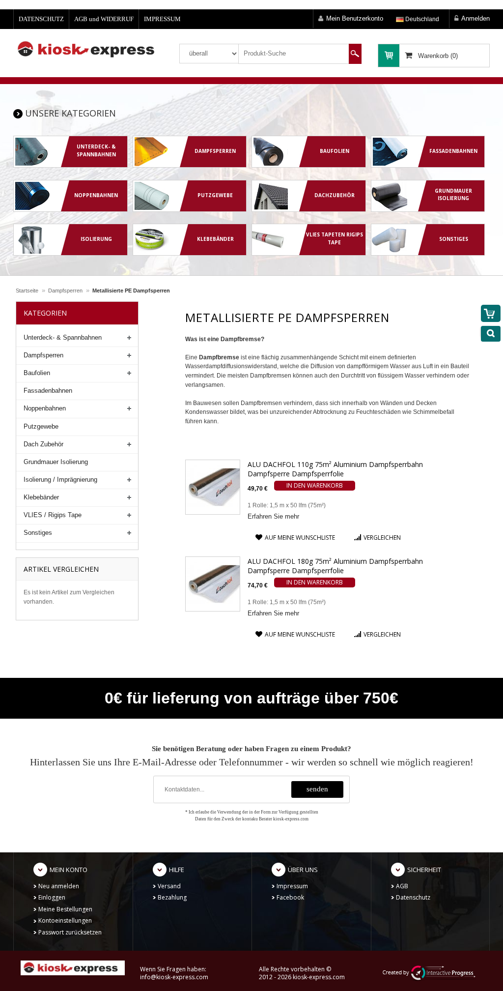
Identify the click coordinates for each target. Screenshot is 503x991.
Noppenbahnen (45, 408)
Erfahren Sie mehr (273, 516)
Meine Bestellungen (65, 909)
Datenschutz (413, 897)
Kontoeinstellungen (65, 920)
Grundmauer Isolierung (56, 462)
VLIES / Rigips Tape (53, 515)
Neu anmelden (58, 886)
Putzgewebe (41, 426)
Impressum (292, 886)
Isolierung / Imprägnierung (60, 479)
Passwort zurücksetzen (70, 932)
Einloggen (51, 897)
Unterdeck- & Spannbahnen (63, 337)
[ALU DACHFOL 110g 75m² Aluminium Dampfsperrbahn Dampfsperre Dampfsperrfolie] (212, 486)
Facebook (290, 897)
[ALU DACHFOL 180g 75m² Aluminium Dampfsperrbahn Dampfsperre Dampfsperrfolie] (212, 583)
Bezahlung (172, 897)
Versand (169, 886)
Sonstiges (38, 532)
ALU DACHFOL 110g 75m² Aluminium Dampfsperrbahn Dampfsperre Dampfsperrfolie (335, 469)
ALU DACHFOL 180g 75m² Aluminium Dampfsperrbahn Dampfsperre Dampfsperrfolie (335, 565)
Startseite (27, 290)
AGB (402, 886)
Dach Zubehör (43, 444)
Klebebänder (41, 497)
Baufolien (37, 373)
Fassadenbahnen (48, 390)
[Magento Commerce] (89, 49)
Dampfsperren (65, 290)
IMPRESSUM (162, 19)
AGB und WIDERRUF (104, 19)
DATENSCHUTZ (41, 19)
